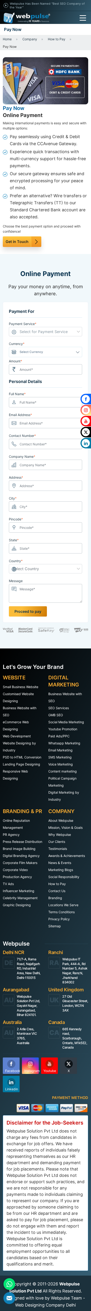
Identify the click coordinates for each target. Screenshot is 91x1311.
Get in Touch (17, 241)
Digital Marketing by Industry (63, 795)
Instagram (31, 1071)
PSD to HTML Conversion (22, 757)
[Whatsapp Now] (9, 1284)
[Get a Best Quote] (9, 1298)
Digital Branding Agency (21, 856)
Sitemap (54, 926)
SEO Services (58, 708)
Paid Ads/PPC (59, 736)
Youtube (49, 1071)
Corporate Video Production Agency (17, 873)
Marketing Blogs (60, 870)
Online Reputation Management (16, 824)
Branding (55, 898)
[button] (45, 331)
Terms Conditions (61, 912)
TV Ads (8, 884)
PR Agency (11, 835)
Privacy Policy (59, 919)
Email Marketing (60, 750)
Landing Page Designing (21, 764)
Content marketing (62, 771)
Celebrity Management (20, 898)
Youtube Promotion (62, 729)
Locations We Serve (63, 905)
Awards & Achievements (66, 856)
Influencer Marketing (18, 891)
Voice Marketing (60, 764)
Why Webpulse (59, 835)
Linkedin (11, 1089)
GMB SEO (55, 715)
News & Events (59, 863)
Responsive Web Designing (15, 774)
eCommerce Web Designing (16, 725)
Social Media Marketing (66, 722)
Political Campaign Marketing (62, 781)
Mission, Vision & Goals (65, 828)
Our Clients (56, 842)
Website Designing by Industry (19, 746)
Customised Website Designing (18, 697)
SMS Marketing (60, 757)
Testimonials (57, 849)
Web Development (17, 736)
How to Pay (57, 884)
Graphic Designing (17, 905)
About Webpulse (60, 820)
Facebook (12, 1071)
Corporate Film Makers (20, 863)
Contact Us (56, 891)
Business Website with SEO (19, 711)
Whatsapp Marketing (64, 743)
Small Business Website (20, 687)
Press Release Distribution (22, 842)
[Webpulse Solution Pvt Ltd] (27, 18)
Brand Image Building (19, 849)
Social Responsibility (63, 877)
